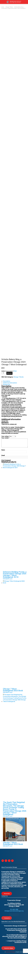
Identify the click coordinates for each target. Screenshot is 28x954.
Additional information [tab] (10, 383)
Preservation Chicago (10, 952)
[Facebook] (2, 860)
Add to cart (9, 373)
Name (3, 450)
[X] (9, 860)
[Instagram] (6, 860)
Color (3, 371)
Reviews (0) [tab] (6, 384)
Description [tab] (6, 381)
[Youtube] (12, 860)
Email (3, 455)
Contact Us (4, 896)
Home (2, 7)
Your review (5, 438)
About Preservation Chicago (9, 867)
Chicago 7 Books (9, 7)
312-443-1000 (14, 909)
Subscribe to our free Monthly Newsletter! (13, 921)
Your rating (5, 436)
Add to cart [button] (8, 579)
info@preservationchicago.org (14, 911)
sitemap (14, 914)
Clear (15, 371)
